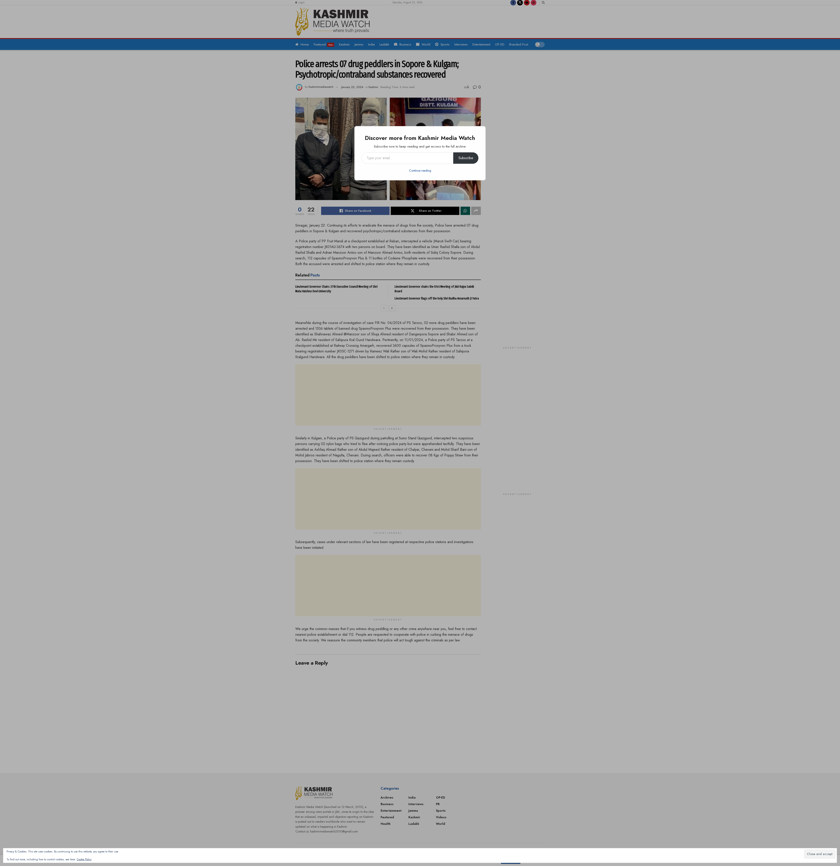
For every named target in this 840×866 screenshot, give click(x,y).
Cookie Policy (84, 859)
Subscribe (465, 157)
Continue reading (420, 170)
